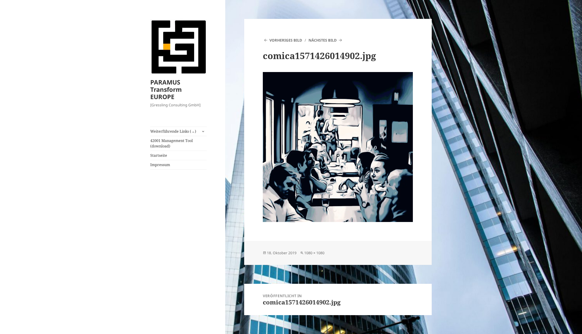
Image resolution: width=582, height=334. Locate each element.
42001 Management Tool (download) (171, 143)
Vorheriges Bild (285, 40)
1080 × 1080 (314, 252)
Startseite (158, 155)
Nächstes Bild (323, 40)
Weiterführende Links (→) (173, 131)
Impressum (160, 164)
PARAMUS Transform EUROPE (166, 89)
